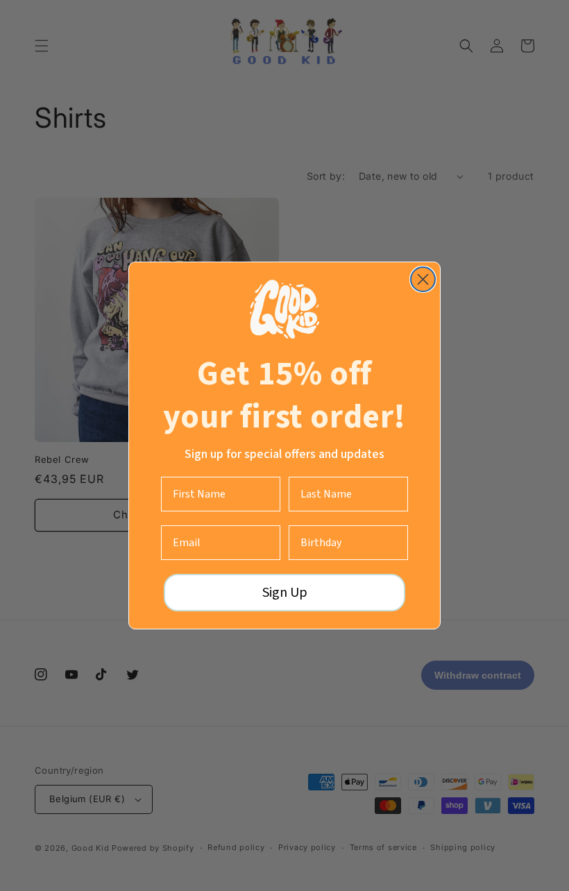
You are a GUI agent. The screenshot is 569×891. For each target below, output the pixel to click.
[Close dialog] (423, 279)
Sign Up (284, 592)
